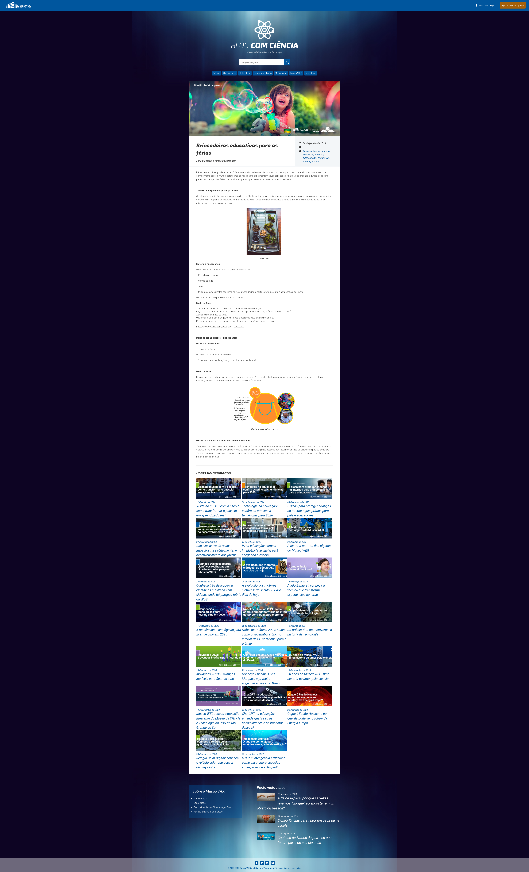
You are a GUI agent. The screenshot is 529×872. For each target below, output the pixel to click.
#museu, (316, 161)
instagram (267, 862)
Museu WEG (296, 73)
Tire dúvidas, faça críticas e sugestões (212, 807)
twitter (261, 862)
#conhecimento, (321, 151)
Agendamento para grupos (513, 5)
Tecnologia (310, 73)
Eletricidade (244, 73)
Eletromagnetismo (263, 73)
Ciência (216, 73)
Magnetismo (281, 73)
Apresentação (200, 798)
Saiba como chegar (487, 5)
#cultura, (319, 154)
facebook (256, 862)
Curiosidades (229, 73)
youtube (272, 862)
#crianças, (309, 154)
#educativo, (323, 157)
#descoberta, (310, 157)
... (304, 147)
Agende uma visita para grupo (208, 811)
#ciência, (308, 151)
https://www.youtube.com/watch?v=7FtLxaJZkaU (220, 326)
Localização (200, 803)
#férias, (307, 161)
